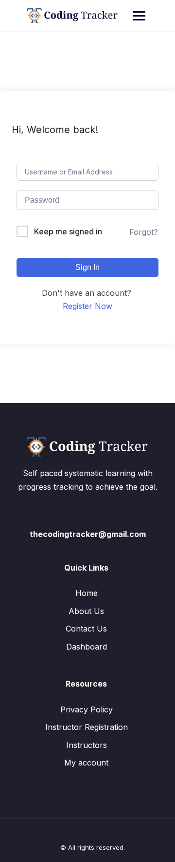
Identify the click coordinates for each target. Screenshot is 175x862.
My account (86, 762)
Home (86, 593)
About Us (86, 611)
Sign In (87, 267)
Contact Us (86, 628)
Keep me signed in (68, 231)
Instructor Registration (86, 727)
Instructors (86, 745)
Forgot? (143, 232)
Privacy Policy (86, 709)
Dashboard (86, 646)
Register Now (87, 306)
